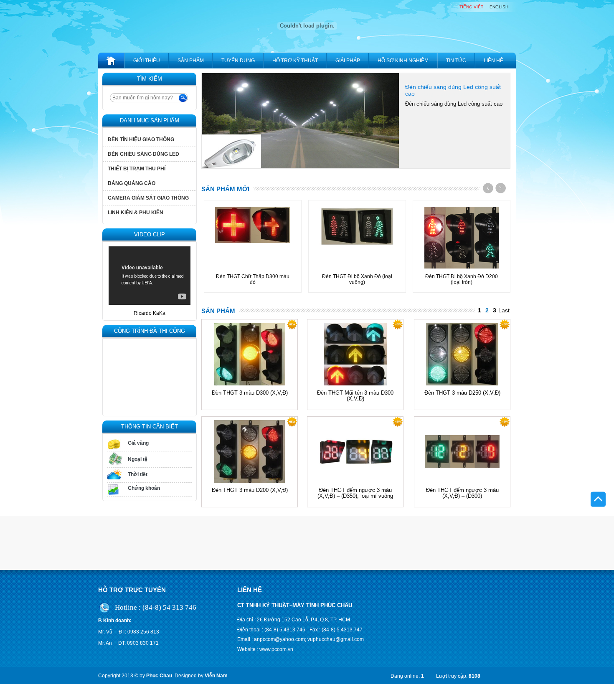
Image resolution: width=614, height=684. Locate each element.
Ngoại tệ (137, 459)
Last (504, 310)
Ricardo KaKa (149, 313)
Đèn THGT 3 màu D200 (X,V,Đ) (250, 490)
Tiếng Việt (471, 7)
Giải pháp (347, 60)
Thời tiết (137, 474)
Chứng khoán (144, 488)
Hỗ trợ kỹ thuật (295, 60)
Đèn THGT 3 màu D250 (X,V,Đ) (462, 393)
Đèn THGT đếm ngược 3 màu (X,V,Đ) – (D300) (462, 493)
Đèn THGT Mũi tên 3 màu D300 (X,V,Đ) (355, 396)
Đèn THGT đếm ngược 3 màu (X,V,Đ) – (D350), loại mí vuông (355, 493)
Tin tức (456, 60)
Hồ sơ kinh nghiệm (403, 60)
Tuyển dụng (238, 60)
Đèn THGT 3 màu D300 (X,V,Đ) (250, 393)
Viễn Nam (216, 676)
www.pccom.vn (276, 649)
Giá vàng (138, 443)
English (499, 7)
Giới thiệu (146, 60)
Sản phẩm (191, 60)
